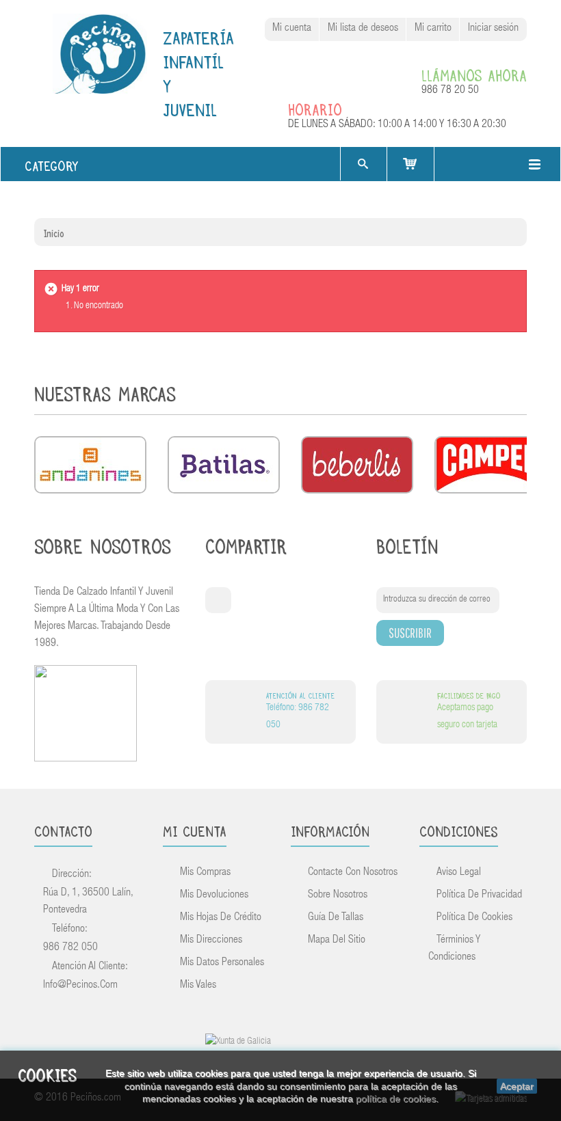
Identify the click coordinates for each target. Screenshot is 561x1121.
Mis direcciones (211, 940)
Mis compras (205, 872)
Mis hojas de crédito (220, 918)
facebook (218, 600)
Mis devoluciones (214, 895)
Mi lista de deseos (363, 28)
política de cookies (396, 1098)
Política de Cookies (474, 918)
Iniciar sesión (493, 28)
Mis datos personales (222, 963)
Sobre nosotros (337, 895)
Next (515, 396)
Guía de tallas (335, 918)
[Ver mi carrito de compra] (410, 163)
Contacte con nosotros (352, 872)
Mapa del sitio (336, 940)
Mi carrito (433, 28)
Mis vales (198, 985)
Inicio (53, 232)
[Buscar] (362, 164)
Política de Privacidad (479, 895)
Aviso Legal (458, 872)
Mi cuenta (291, 28)
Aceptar (517, 1086)
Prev (493, 396)
